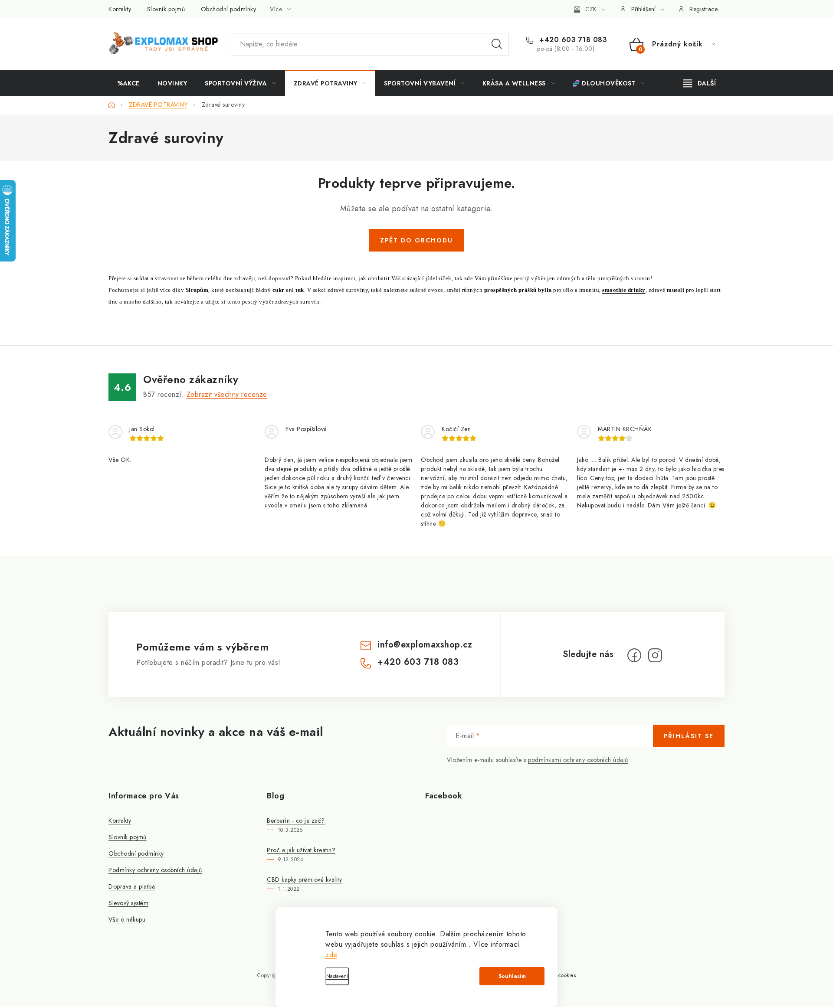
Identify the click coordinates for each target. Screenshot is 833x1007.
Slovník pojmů (166, 9)
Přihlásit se (689, 736)
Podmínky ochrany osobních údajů (155, 870)
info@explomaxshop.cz (424, 644)
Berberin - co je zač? (296, 820)
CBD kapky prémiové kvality (304, 879)
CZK (591, 9)
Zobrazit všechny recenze (227, 394)
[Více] (700, 83)
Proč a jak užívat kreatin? (301, 850)
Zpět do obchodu (416, 240)
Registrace (703, 9)
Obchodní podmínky (228, 9)
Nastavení (337, 976)
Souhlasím (512, 976)
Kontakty (119, 9)
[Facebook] (634, 655)
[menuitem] (128, 83)
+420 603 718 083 (572, 40)
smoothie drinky (624, 290)
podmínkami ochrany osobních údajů (578, 759)
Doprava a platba (131, 886)
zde (331, 955)
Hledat (497, 44)
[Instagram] (655, 655)
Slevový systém (128, 903)
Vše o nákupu (126, 919)
